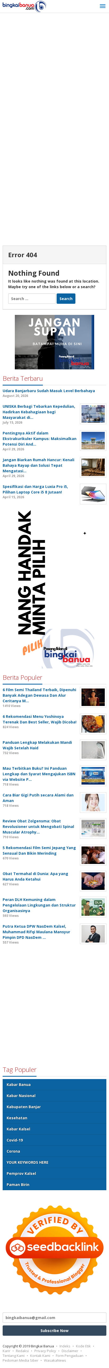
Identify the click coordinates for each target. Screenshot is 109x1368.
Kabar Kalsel (18, 1128)
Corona (13, 1151)
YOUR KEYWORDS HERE (27, 1162)
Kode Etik (83, 1346)
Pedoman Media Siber (20, 1360)
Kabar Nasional (21, 1095)
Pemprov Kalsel (21, 1173)
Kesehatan (17, 1117)
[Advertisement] (54, 72)
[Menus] (102, 6)
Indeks (65, 1346)
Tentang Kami (14, 1355)
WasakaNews (55, 1360)
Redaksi (22, 1350)
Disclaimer (70, 1350)
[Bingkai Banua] (25, 6)
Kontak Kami (40, 1355)
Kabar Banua (19, 1084)
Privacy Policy (45, 1350)
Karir (6, 1350)
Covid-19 (15, 1140)
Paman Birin (18, 1184)
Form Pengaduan (69, 1355)
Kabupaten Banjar (24, 1106)
